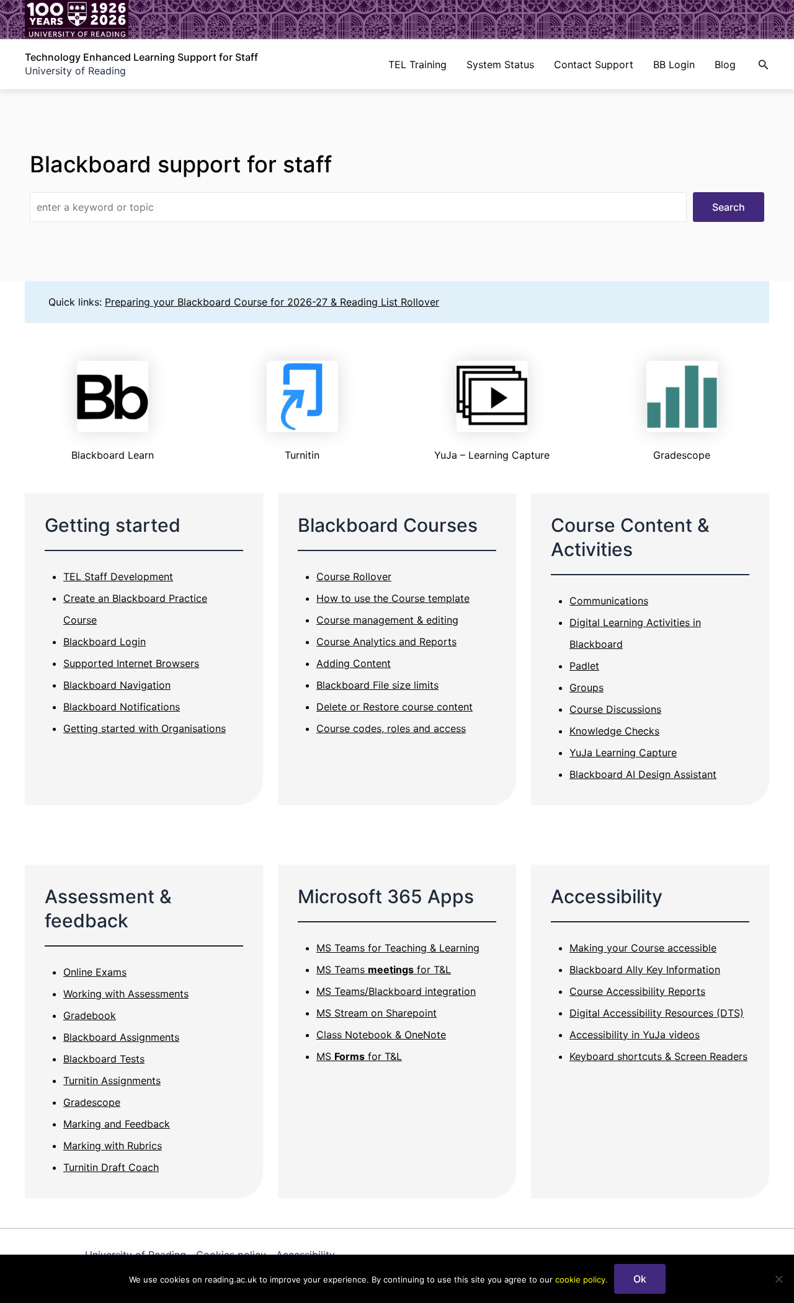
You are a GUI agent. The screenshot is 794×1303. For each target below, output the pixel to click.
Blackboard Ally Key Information (644, 969)
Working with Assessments (126, 993)
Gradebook (89, 1015)
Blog (725, 64)
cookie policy (580, 1279)
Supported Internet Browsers (131, 663)
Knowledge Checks (614, 731)
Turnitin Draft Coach (111, 1167)
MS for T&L (359, 1056)
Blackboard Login (104, 641)
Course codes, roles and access (391, 728)
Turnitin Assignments (112, 1080)
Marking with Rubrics (112, 1145)
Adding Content (353, 663)
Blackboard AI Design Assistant (642, 774)
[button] (763, 65)
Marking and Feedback (116, 1124)
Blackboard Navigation (117, 685)
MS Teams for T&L (383, 969)
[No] (778, 1279)
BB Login (674, 64)
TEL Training (417, 64)
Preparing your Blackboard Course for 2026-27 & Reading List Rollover (272, 302)
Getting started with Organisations (144, 728)
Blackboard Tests (104, 1059)
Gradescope (91, 1102)
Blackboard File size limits (377, 685)
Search (728, 207)
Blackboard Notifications (121, 706)
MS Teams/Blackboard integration (396, 991)
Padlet (584, 666)
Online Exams (95, 972)
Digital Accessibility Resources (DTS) (656, 1013)
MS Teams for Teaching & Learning (398, 948)
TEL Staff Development (118, 576)
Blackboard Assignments (121, 1037)
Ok (639, 1279)
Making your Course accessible (642, 948)
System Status (500, 64)
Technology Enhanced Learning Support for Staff (141, 57)
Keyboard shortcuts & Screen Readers (658, 1056)
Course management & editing (387, 620)
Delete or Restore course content (394, 706)
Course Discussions (615, 709)
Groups (586, 687)
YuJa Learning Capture (623, 752)
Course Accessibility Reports (637, 991)
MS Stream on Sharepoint (376, 1013)
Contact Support (593, 64)
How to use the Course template (393, 598)
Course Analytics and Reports (386, 641)
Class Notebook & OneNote (381, 1034)
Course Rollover (353, 576)
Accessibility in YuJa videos (634, 1034)
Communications (608, 600)
